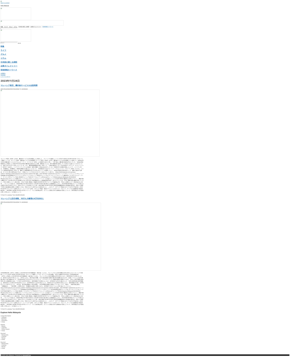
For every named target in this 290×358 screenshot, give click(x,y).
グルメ (11, 26)
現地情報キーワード (47, 26)
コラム (15, 26)
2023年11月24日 (20, 195)
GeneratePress (27, 355)
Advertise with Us (14, 351)
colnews (9, 195)
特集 (2, 26)
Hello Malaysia (5, 5)
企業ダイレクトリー (35, 26)
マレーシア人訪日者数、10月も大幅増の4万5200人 (22, 198)
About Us (3, 351)
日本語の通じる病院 (23, 26)
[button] (3, 73)
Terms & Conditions (53, 353)
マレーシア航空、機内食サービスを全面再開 (19, 85)
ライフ (6, 26)
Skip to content (5, 3)
